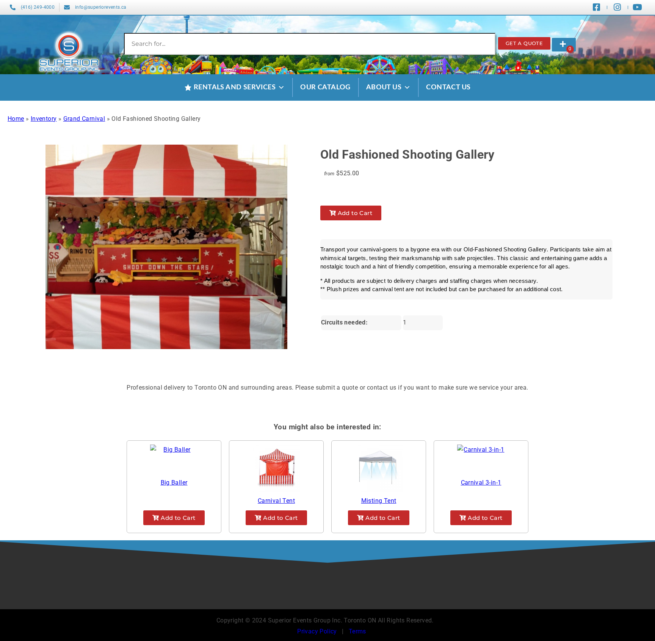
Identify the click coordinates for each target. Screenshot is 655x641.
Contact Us (448, 87)
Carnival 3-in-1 (481, 482)
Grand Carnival (84, 118)
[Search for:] (309, 43)
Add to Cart (354, 213)
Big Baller (174, 482)
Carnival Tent (276, 500)
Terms (357, 631)
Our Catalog (325, 87)
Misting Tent (378, 500)
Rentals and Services (235, 87)
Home (16, 118)
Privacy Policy (317, 631)
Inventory (44, 118)
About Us (383, 87)
